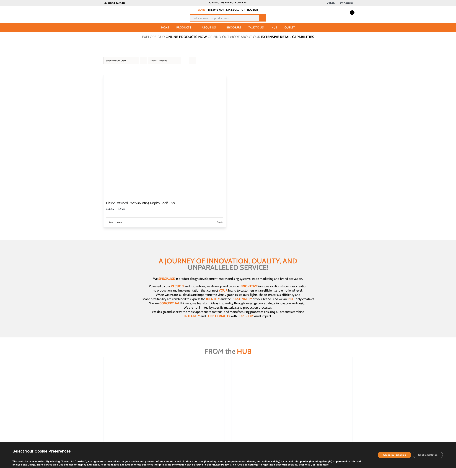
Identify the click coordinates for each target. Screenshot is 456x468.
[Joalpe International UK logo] (121, 9)
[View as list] (192, 60)
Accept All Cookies (394, 454)
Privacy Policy (220, 464)
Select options (115, 222)
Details (220, 222)
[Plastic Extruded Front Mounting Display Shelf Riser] (164, 136)
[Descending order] (143, 60)
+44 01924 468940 (114, 3)
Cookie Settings (427, 454)
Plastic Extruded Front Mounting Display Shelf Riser (140, 203)
